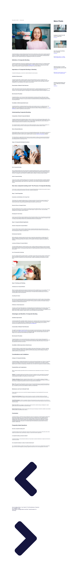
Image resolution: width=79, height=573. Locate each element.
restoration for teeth (31, 65)
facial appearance (33, 323)
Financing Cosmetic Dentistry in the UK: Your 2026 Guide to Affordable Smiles (59, 83)
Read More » (56, 37)
